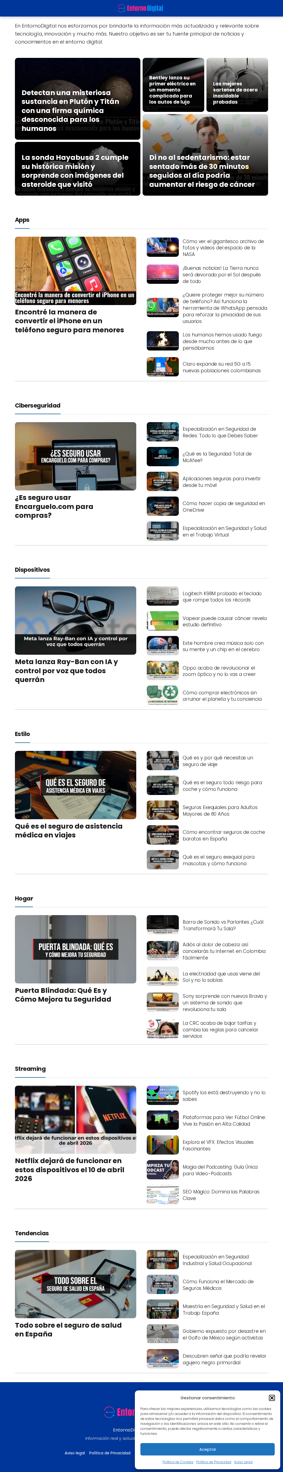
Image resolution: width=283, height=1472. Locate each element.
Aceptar (207, 1449)
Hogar (24, 898)
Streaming (30, 1068)
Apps (22, 219)
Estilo (22, 734)
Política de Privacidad (213, 1462)
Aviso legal (75, 1453)
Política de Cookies (178, 1462)
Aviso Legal (243, 1462)
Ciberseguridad (38, 405)
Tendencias (32, 1233)
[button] (272, 1398)
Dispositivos (32, 569)
